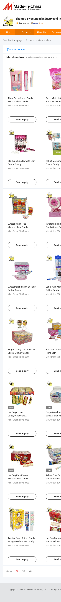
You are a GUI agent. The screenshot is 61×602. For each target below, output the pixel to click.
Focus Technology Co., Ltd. (39, 589)
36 (23, 571)
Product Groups (17, 49)
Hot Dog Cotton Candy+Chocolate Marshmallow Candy (18, 415)
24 (17, 571)
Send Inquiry (22, 119)
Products (26, 32)
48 (30, 571)
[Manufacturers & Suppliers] (23, 6)
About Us (41, 32)
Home (9, 32)
